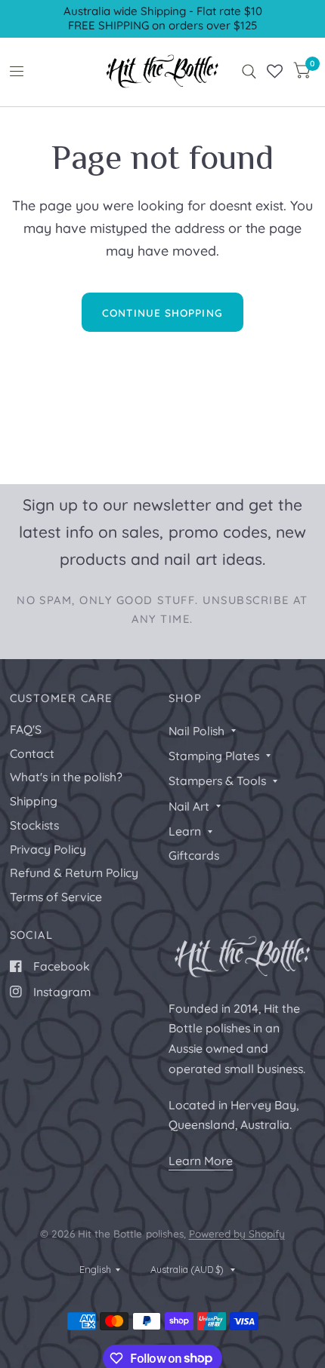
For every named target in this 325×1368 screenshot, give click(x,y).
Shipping (33, 800)
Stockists (34, 825)
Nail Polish (196, 730)
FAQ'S (26, 729)
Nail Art (189, 806)
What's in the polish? (66, 776)
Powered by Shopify (237, 1233)
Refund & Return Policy (74, 872)
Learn (185, 831)
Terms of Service (56, 896)
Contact (32, 753)
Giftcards (194, 855)
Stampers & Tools (217, 780)
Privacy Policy (48, 849)
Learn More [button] (201, 1160)
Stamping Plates (214, 755)
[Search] (249, 71)
